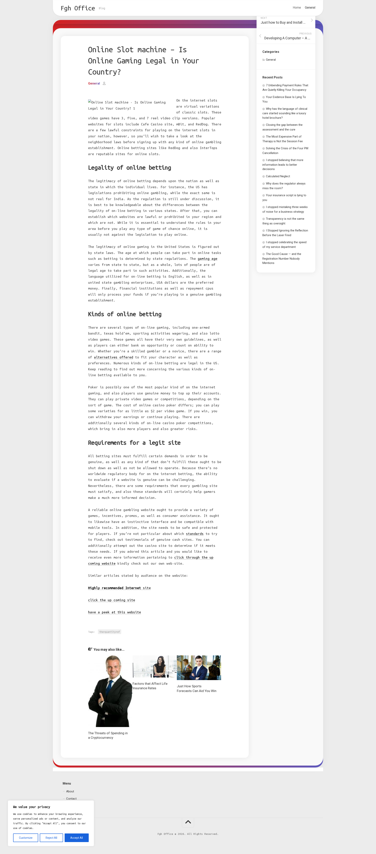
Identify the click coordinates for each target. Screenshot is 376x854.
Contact (71, 798)
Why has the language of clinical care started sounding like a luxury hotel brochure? (284, 113)
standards (195, 533)
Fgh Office (78, 8)
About (70, 791)
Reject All (51, 837)
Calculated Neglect (278, 176)
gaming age (207, 258)
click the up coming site (111, 600)
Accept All (76, 837)
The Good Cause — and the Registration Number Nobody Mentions (281, 258)
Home (297, 7)
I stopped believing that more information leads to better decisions (282, 164)
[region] (51, 823)
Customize (26, 837)
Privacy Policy (75, 806)
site (119, 588)
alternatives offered (113, 357)
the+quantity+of (109, 631)
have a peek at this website (114, 612)
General (310, 7)
